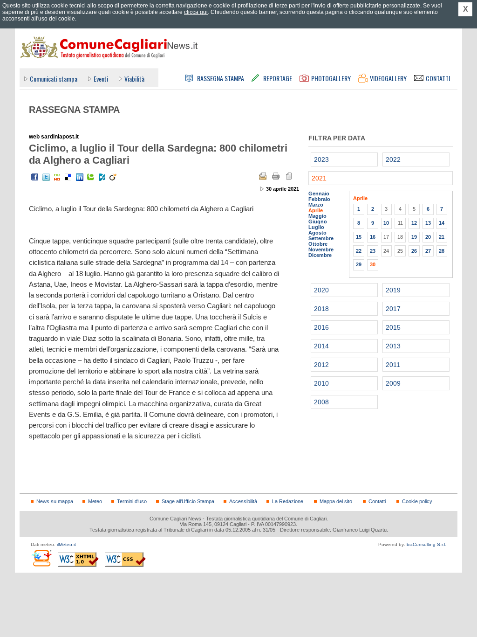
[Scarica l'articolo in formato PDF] (289, 176)
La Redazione (287, 501)
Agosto (317, 232)
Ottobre (317, 244)
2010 (321, 383)
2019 (393, 290)
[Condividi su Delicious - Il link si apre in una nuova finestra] (68, 177)
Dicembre (320, 255)
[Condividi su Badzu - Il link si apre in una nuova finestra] (102, 177)
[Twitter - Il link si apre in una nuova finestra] (46, 177)
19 (414, 237)
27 (428, 251)
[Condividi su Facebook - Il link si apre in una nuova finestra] (35, 177)
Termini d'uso (132, 501)
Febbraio (319, 199)
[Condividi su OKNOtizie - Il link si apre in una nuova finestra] (57, 177)
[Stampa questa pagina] (275, 176)
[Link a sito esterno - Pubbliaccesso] (41, 558)
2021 (319, 178)
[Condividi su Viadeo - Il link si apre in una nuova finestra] (113, 177)
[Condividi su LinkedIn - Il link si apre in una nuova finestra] (79, 177)
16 (372, 237)
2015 (393, 327)
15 (358, 237)
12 (414, 223)
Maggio (317, 216)
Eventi (101, 78)
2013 (393, 346)
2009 (393, 383)
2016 (321, 327)
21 (441, 237)
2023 (321, 159)
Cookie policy (417, 501)
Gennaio (318, 193)
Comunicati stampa (53, 78)
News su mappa (54, 501)
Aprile (315, 210)
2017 (393, 308)
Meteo (95, 501)
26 (414, 251)
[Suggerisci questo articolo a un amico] (262, 176)
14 (441, 223)
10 (386, 223)
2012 (321, 364)
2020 (321, 290)
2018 (321, 308)
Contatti (377, 501)
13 (428, 223)
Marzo (315, 205)
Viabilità (134, 78)
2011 (393, 364)
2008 (321, 402)
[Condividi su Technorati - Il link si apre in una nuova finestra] (91, 177)
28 (441, 251)
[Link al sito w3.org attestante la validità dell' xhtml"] (78, 559)
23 (372, 251)
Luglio (316, 227)
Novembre (321, 249)
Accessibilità (243, 501)
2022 (393, 159)
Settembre (321, 238)
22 (358, 251)
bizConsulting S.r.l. (426, 544)
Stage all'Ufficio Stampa (188, 501)
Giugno (317, 221)
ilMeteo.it (66, 544)
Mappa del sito (336, 501)
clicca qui (196, 12)
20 (428, 237)
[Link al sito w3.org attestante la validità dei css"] (125, 559)
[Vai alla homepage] (109, 47)
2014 (321, 346)
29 (358, 264)
